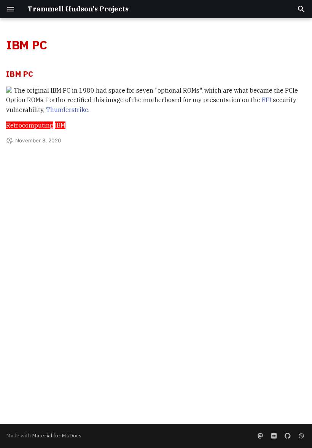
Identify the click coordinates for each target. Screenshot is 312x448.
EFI (266, 100)
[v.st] (260, 436)
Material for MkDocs (56, 435)
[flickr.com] (274, 436)
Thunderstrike (67, 110)
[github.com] (288, 436)
